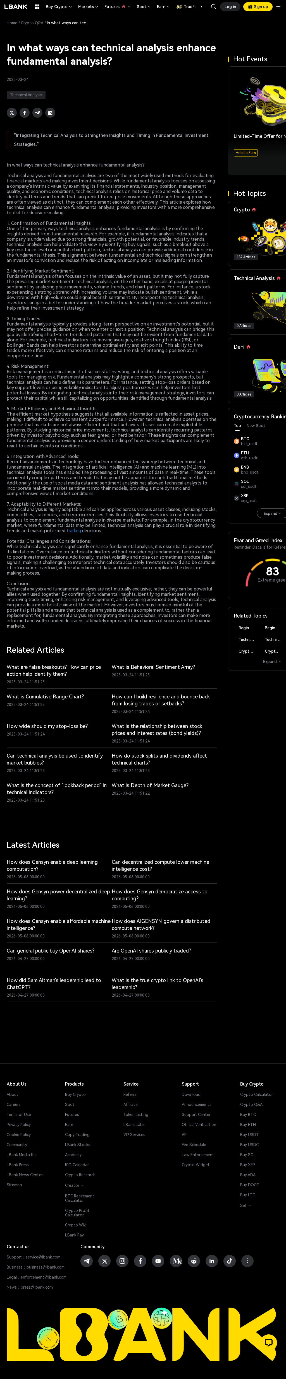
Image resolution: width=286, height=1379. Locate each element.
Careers (14, 1104)
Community (17, 1144)
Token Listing (135, 1114)
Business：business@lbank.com (36, 1267)
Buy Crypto (59, 6)
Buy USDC (249, 1144)
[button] (198, 6)
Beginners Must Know (249, 628)
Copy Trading (77, 1134)
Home (12, 23)
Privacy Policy (19, 1124)
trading (73, 530)
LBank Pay (74, 1235)
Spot (144, 6)
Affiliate (130, 1104)
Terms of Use (19, 1114)
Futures (117, 6)
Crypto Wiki (76, 1225)
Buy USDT (249, 1134)
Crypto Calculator (256, 1094)
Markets (88, 6)
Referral (130, 1094)
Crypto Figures (249, 651)
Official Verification (199, 1124)
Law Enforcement (198, 1155)
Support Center (196, 1114)
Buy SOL (248, 1155)
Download (191, 1094)
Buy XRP (247, 1165)
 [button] (214, 7)
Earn (163, 6)
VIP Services (134, 1134)
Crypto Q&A (32, 23)
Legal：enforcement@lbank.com (36, 1277)
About (12, 1094)
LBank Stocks (77, 1144)
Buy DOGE (249, 1185)
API (184, 1134)
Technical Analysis (249, 639)
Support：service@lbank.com (33, 1257)
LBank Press (18, 1165)
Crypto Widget (196, 1165)
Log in (230, 6)
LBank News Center (25, 1175)
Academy (73, 1155)
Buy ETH (248, 1124)
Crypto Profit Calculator (77, 1212)
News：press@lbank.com (30, 1287)
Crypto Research (80, 1175)
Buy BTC (248, 1114)
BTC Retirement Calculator (79, 1198)
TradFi (190, 6)
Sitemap (14, 1185)
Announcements (196, 1104)
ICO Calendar (77, 1165)
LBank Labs (134, 1124)
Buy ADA (248, 1175)
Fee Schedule (194, 1144)
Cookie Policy (19, 1134)
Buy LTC (247, 1195)
